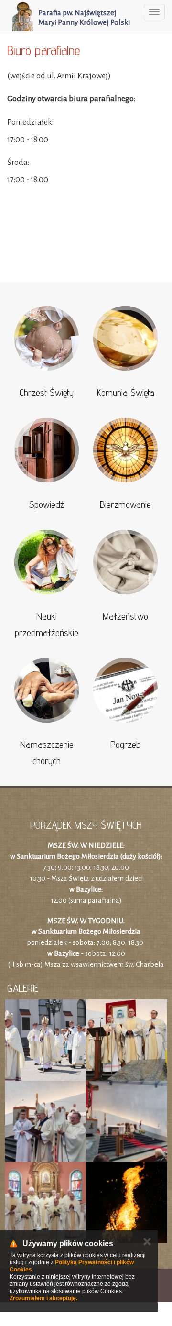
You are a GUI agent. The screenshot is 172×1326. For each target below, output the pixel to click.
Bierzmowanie (125, 504)
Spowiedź (46, 504)
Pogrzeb (125, 744)
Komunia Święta (125, 392)
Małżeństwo (125, 616)
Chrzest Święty (47, 392)
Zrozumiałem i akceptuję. (43, 1298)
